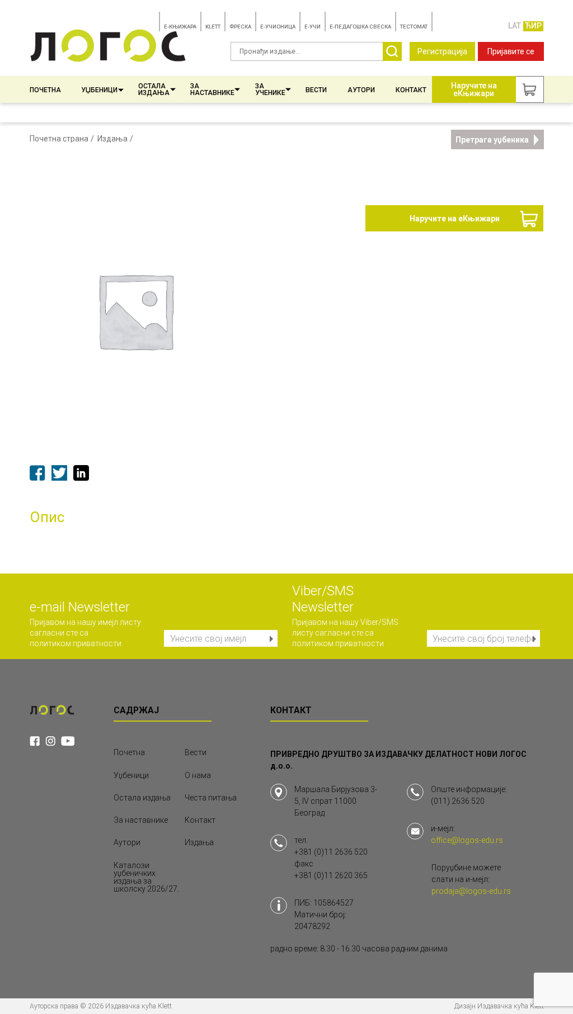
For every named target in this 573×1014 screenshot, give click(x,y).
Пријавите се (510, 51)
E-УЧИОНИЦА (277, 26)
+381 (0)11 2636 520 (331, 851)
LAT (514, 25)
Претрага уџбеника (492, 139)
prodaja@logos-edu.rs (471, 891)
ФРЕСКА (240, 26)
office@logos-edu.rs (467, 840)
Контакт (411, 90)
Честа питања (211, 798)
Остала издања (154, 90)
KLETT (212, 26)
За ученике (270, 90)
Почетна (45, 90)
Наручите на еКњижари (455, 218)
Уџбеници (99, 90)
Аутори (361, 90)
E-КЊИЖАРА (180, 26)
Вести (316, 90)
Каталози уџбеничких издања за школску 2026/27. (146, 877)
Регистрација (442, 51)
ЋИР (533, 25)
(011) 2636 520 (458, 801)
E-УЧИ (312, 26)
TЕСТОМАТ (414, 26)
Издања (112, 139)
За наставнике (212, 90)
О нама (198, 775)
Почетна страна (59, 139)
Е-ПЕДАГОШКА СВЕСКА (360, 26)
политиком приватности (75, 643)
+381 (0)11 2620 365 (331, 875)
